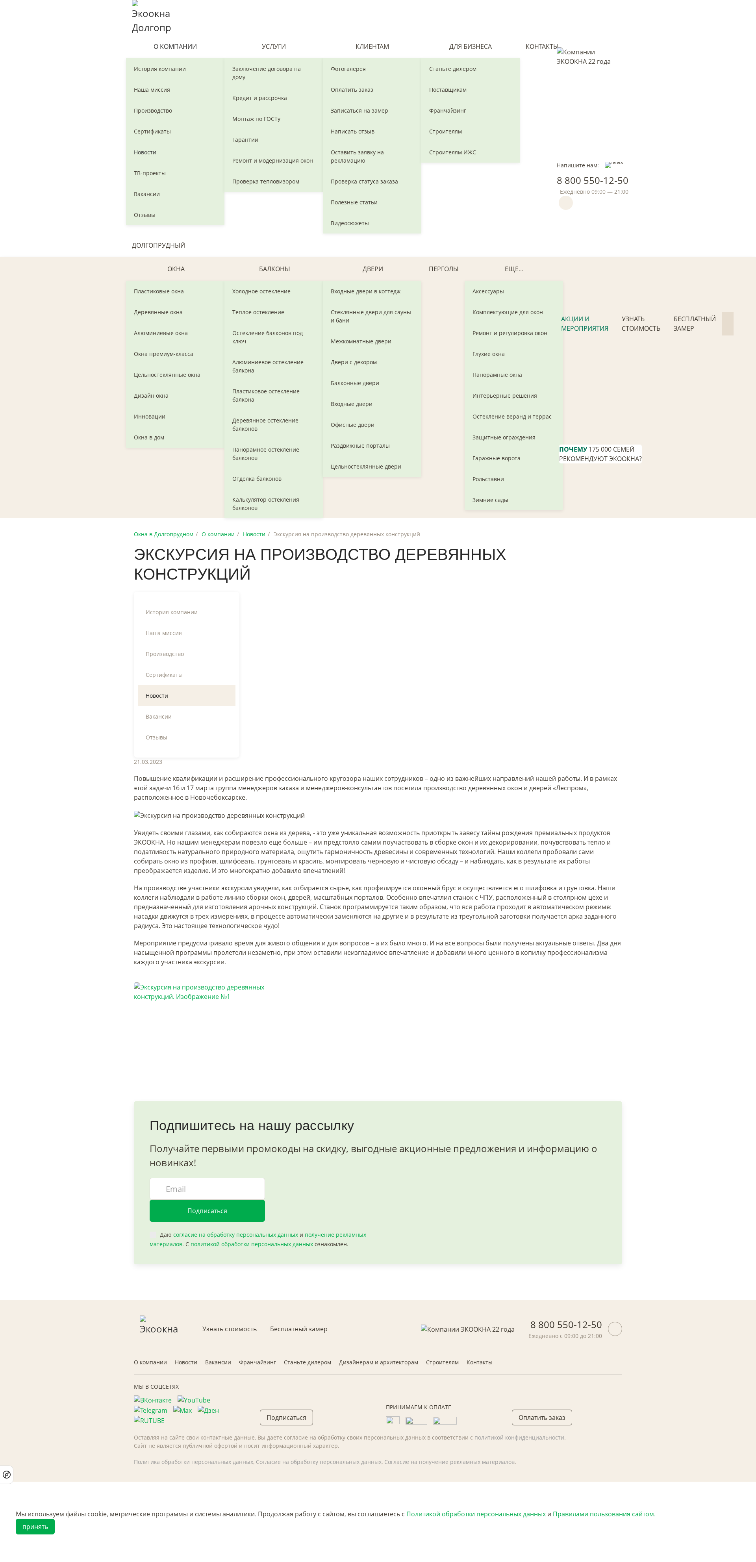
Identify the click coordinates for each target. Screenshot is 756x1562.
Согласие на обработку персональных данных (319, 1462)
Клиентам (372, 46)
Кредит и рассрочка (259, 98)
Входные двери (351, 404)
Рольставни (488, 479)
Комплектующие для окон (507, 312)
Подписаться (207, 1210)
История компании (160, 68)
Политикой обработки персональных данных (476, 1514)
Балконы (274, 269)
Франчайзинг (447, 110)
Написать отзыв (352, 131)
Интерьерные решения (504, 395)
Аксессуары (488, 291)
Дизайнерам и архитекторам (378, 1362)
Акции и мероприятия (584, 324)
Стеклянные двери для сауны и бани (371, 316)
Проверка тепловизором (265, 181)
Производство (153, 110)
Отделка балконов (257, 478)
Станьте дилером (452, 68)
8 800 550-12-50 (592, 180)
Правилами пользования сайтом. (604, 1514)
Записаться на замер (359, 110)
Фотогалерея (348, 68)
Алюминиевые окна (161, 333)
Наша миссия (152, 89)
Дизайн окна (151, 395)
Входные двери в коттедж (365, 291)
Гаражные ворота (496, 458)
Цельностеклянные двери (366, 466)
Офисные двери (352, 424)
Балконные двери (355, 383)
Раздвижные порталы (360, 445)
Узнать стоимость (641, 324)
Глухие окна (488, 354)
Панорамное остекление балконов (265, 453)
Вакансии (147, 194)
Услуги (274, 46)
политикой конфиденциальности (519, 1437)
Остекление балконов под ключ (267, 337)
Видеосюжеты (350, 223)
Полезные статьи (354, 202)
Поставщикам (448, 89)
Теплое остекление (258, 312)
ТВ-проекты (150, 173)
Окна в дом (149, 437)
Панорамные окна (497, 374)
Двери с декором (354, 362)
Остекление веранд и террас (512, 416)
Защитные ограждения (504, 437)
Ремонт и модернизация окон (272, 160)
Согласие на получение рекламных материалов (449, 1462)
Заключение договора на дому (266, 73)
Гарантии (245, 139)
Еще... (514, 269)
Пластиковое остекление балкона (266, 395)
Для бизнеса (470, 46)
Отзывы (145, 215)
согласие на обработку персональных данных (235, 1234)
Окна (176, 269)
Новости (145, 152)
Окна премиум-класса (163, 354)
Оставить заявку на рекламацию (357, 156)
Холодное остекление (261, 291)
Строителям (445, 131)
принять (35, 1526)
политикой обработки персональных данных (252, 1244)
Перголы (444, 269)
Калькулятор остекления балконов (265, 503)
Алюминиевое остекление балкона (268, 366)
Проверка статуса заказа (364, 181)
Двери (373, 269)
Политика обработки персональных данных (193, 1462)
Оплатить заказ (352, 89)
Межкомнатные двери (361, 341)
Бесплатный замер (695, 324)
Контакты (542, 46)
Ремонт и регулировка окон (509, 333)
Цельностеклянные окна (167, 374)
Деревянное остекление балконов (265, 424)
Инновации (149, 416)
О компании (175, 46)
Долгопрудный (158, 245)
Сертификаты (152, 131)
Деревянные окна (158, 312)
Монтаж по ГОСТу (256, 118)
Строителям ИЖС (452, 152)
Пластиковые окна (159, 291)
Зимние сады (490, 500)
